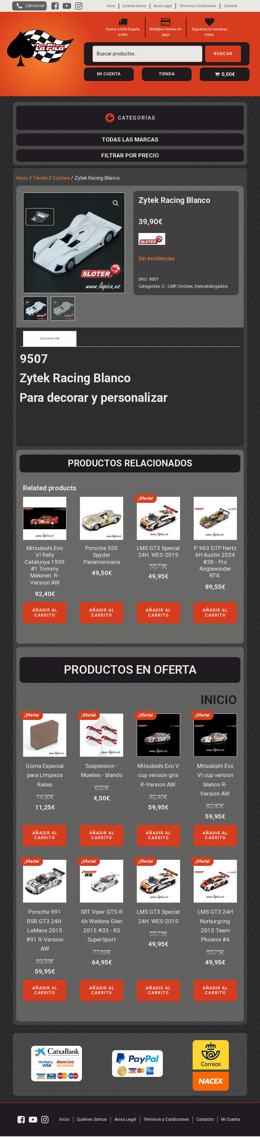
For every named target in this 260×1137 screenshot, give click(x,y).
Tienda (40, 178)
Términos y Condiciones (197, 6)
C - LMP (169, 286)
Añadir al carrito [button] (45, 612)
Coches (61, 178)
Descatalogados (211, 286)
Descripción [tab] (50, 338)
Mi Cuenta (230, 1119)
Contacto (230, 6)
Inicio (111, 6)
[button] (116, 203)
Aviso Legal (163, 6)
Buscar (223, 53)
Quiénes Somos (134, 6)
